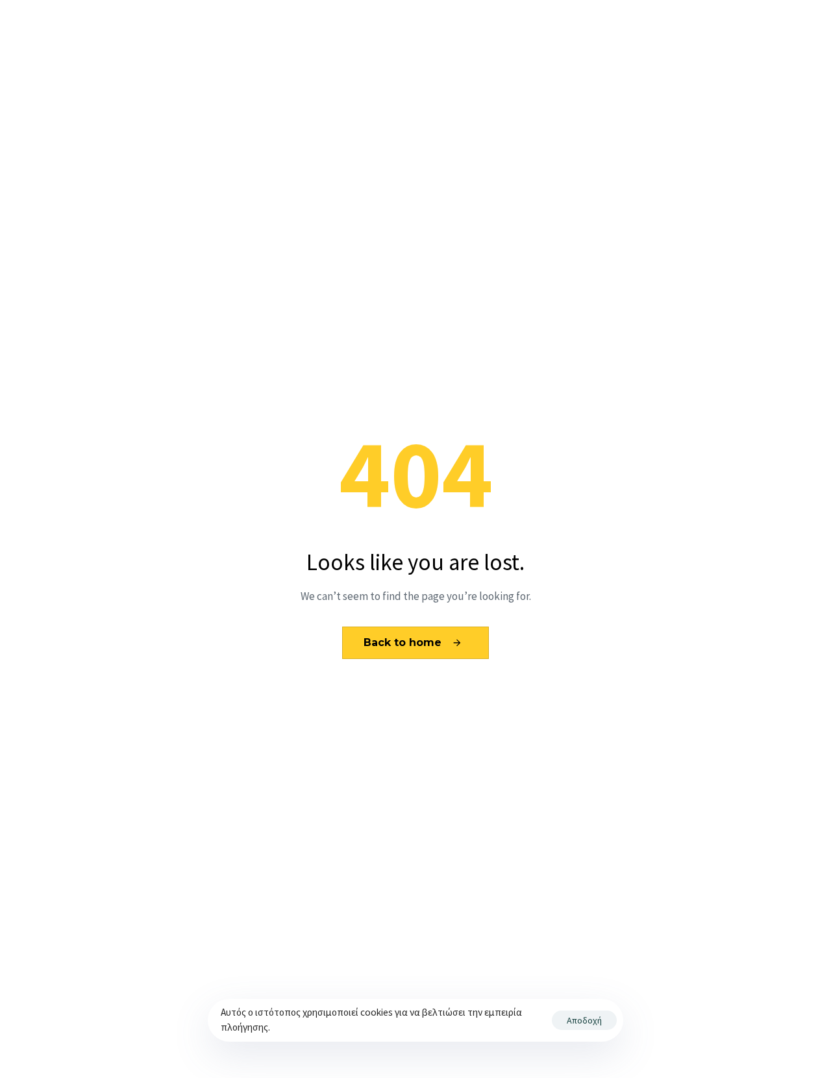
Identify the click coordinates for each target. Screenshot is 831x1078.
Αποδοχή (584, 1020)
